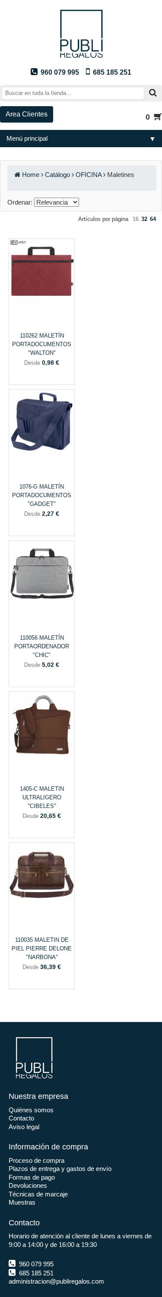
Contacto (21, 1118)
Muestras (22, 1202)
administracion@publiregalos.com (56, 1281)
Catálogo (57, 174)
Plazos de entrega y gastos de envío (60, 1168)
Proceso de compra (36, 1160)
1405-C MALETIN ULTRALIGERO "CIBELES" (42, 797)
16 (136, 219)
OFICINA (89, 174)
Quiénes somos (31, 1110)
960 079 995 (35, 1264)
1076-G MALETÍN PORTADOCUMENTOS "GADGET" (41, 495)
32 (144, 219)
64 (153, 219)
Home (30, 174)
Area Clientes (27, 114)
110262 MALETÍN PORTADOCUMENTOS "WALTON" (41, 344)
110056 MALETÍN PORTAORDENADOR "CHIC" (41, 646)
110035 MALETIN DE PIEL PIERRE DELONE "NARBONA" (42, 948)
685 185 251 (35, 1273)
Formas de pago (32, 1177)
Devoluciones (28, 1185)
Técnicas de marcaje (38, 1194)
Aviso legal (24, 1126)
